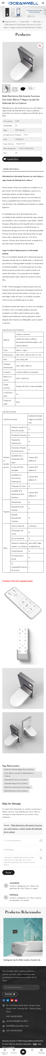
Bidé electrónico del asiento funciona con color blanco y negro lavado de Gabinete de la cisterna (23, 828)
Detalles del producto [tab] (11, 169)
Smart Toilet (24, 21)
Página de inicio (11, 21)
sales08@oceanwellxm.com (17, 1025)
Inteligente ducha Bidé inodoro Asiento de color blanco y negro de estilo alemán (22, 960)
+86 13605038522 (14, 1016)
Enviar (8, 994)
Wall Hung (36, 21)
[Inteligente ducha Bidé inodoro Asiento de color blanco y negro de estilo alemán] (22, 937)
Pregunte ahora (12, 159)
